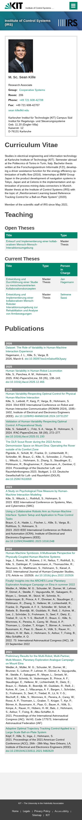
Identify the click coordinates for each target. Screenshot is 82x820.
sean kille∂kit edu (18, 110)
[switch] (58, 6)
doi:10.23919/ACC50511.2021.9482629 (30, 750)
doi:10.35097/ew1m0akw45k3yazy (45, 358)
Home (15, 811)
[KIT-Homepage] (14, 5)
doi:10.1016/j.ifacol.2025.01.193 (25, 436)
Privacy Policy (42, 811)
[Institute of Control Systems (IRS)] (67, 22)
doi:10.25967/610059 (18, 479)
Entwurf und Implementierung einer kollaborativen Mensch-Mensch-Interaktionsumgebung (31, 244)
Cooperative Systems (32, 89)
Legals (26, 811)
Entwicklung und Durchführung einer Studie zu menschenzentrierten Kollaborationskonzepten (22, 284)
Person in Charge (65, 269)
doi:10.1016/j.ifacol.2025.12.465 (25, 381)
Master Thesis (64, 243)
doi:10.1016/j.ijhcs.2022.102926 (54, 575)
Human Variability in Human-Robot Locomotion (34, 370)
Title (9, 235)
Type (63, 235)
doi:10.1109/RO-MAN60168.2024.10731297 (41, 416)
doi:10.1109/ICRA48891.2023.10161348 (30, 541)
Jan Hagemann (67, 281)
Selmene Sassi (65, 296)
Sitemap (36, 815)
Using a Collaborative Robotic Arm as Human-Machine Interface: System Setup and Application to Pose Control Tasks (39, 515)
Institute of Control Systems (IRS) (40, 8)
